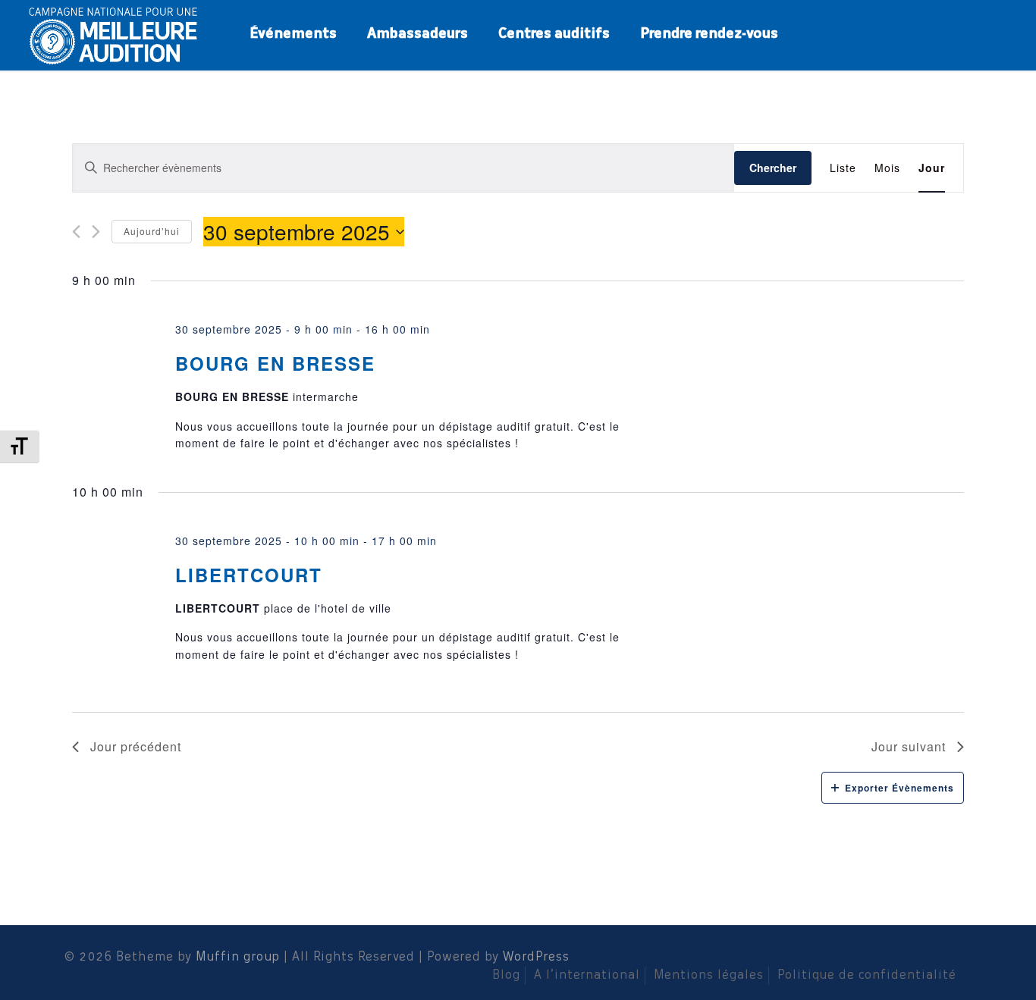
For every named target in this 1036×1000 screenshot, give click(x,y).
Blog (506, 976)
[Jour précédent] (76, 231)
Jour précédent (135, 746)
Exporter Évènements (899, 788)
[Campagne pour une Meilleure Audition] (119, 34)
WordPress (536, 957)
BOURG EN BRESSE (275, 363)
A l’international (587, 976)
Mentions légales (709, 976)
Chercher (772, 167)
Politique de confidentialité (866, 976)
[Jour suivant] (96, 231)
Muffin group (238, 957)
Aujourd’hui (152, 230)
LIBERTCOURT (248, 575)
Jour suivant (908, 746)
